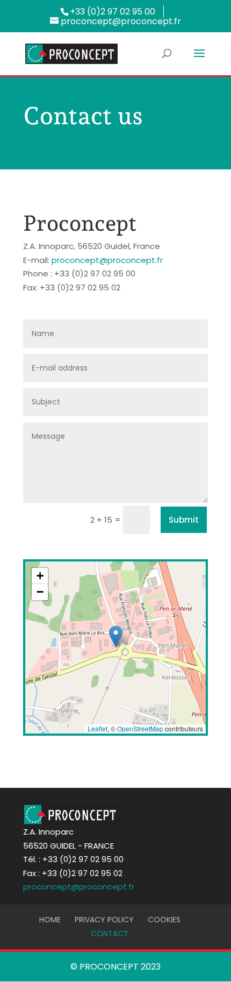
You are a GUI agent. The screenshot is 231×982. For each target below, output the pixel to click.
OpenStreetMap (140, 728)
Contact (109, 933)
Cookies (164, 919)
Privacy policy (104, 919)
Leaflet (97, 728)
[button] (115, 636)
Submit (184, 519)
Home (50, 919)
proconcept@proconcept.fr (107, 260)
